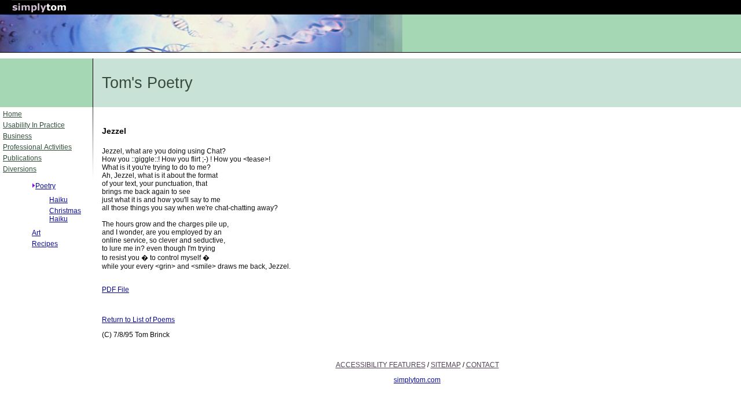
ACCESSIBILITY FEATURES (380, 365)
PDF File (115, 290)
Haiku (58, 200)
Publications (22, 158)
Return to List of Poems (138, 320)
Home (12, 114)
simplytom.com (417, 380)
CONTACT (482, 365)
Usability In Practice (34, 125)
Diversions (19, 169)
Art (36, 233)
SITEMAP (446, 365)
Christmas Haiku (65, 215)
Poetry (45, 186)
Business (17, 136)
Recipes (45, 244)
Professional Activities (37, 147)
